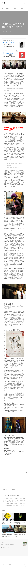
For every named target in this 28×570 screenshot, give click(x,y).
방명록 (21, 8)
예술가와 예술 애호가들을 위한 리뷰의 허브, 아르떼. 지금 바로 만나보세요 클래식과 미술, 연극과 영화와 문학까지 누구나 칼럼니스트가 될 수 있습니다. (9, 45)
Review (5, 495)
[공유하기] (7, 490)
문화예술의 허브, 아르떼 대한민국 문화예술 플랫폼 (9, 43)
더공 (4, 3)
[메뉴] (25, 3)
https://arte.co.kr (7, 40)
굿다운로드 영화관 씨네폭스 (9, 53)
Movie (9, 495)
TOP (25, 565)
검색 (22, 3)
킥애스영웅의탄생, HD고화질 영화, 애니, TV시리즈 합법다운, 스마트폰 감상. (9, 55)
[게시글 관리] (8, 490)
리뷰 (15, 8)
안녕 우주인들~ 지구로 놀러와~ (8, 544)
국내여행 (8, 8)
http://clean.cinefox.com (9, 51)
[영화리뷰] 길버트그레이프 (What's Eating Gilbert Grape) (10, 502)
